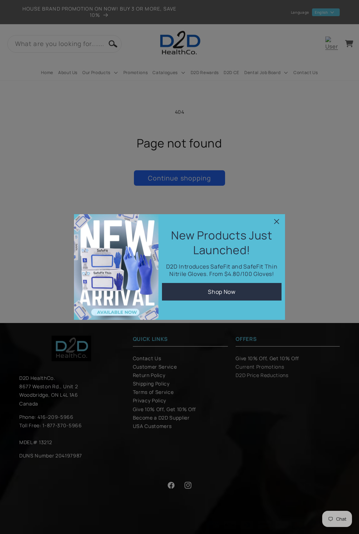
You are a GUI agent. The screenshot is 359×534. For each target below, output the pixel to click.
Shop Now (221, 292)
